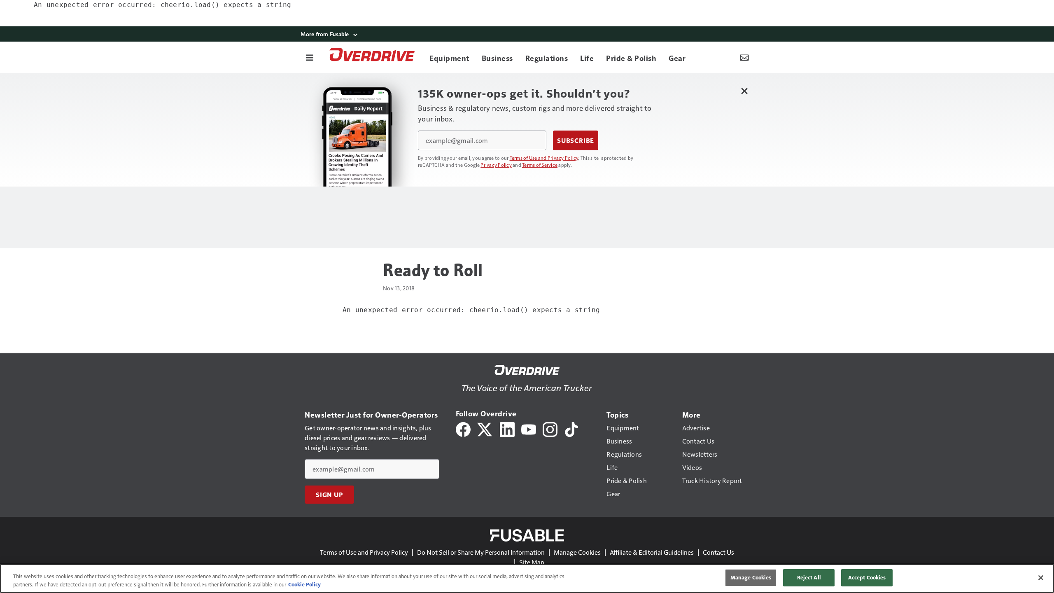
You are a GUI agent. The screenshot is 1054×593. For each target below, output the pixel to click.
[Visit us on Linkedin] (507, 428)
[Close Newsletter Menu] (744, 91)
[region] (527, 578)
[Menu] (310, 57)
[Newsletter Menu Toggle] (744, 57)
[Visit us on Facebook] (463, 428)
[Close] (1041, 578)
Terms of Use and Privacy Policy (544, 157)
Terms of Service (539, 164)
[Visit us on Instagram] (550, 428)
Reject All (809, 577)
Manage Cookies (577, 552)
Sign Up (329, 494)
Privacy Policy (496, 164)
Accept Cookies (867, 577)
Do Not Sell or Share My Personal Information (481, 552)
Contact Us (718, 552)
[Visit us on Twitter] (485, 428)
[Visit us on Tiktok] (571, 428)
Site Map (531, 562)
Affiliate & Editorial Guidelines (652, 552)
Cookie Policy (304, 584)
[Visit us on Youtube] (528, 428)
